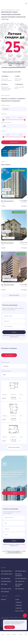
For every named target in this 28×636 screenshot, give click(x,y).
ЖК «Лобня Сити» (20, 581)
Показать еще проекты (14, 295)
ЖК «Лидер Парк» (5, 578)
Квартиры (17, 595)
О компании (14, 492)
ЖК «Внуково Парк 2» (7, 243)
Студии (17, 599)
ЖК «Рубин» (4, 584)
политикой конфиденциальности (15, 623)
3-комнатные (18, 608)
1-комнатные (18, 602)
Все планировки (9, 355)
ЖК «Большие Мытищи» (18, 585)
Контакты (3, 599)
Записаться (14, 332)
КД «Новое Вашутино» (21, 578)
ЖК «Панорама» (5, 591)
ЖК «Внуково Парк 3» (7, 201)
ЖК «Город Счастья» (6, 588)
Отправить (14, 540)
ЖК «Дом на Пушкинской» (18, 574)
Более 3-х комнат (19, 610)
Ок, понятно (9, 627)
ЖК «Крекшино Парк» (7, 285)
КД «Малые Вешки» (6, 581)
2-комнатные (18, 605)
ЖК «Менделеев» (19, 588)
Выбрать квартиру (14, 142)
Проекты (3, 567)
